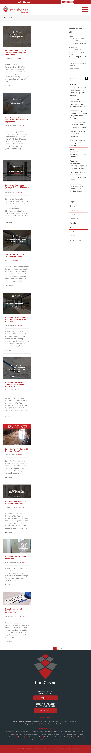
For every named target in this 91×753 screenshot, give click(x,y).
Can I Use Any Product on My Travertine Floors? (17, 450)
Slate (72, 232)
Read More (8, 86)
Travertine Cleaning (39, 721)
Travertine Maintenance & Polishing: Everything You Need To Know (15, 52)
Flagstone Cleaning (31, 724)
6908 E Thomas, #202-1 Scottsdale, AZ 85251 (45, 705)
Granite (73, 206)
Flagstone (74, 202)
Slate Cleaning (61, 724)
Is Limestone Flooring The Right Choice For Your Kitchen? (78, 142)
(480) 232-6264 (24, 2)
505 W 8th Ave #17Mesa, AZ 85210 (45, 692)
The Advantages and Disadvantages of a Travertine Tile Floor (13, 611)
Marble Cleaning (54, 721)
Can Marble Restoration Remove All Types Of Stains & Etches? (17, 187)
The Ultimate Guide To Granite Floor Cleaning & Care (77, 133)
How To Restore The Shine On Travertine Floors (16, 256)
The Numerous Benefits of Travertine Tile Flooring (16, 503)
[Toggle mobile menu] (85, 9)
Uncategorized (75, 240)
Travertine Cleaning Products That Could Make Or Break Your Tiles (17, 319)
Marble (72, 214)
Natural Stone (22, 390)
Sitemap (55, 748)
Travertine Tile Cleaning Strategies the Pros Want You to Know (15, 384)
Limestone (74, 210)
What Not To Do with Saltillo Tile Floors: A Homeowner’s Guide (78, 124)
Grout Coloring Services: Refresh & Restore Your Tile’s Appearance (16, 120)
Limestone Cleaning (69, 721)
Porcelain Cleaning (47, 724)
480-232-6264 (80, 43)
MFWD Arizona (78, 748)
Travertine (21, 58)
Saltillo (72, 227)
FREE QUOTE (67, 2)
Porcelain (73, 223)
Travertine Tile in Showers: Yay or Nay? (15, 557)
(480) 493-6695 (81, 57)
